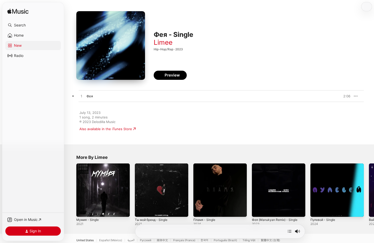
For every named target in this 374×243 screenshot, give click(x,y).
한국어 (204, 240)
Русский (145, 240)
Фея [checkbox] (90, 96)
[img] (17, 11)
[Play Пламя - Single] (200, 210)
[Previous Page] (71, 190)
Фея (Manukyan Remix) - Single (277, 165)
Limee (163, 42)
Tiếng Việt (248, 240)
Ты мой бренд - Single (153, 165)
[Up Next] (289, 231)
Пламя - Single (205, 165)
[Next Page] (368, 190)
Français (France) (184, 240)
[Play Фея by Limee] (81, 96)
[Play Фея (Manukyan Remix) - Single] (258, 210)
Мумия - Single (88, 165)
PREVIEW (344, 96)
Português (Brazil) (225, 240)
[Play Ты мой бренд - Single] (141, 210)
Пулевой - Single (323, 165)
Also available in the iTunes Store (105, 129)
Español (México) (110, 240)
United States (85, 240)
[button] (33, 25)
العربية (131, 240)
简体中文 (162, 240)
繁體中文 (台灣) (270, 240)
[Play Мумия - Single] (83, 210)
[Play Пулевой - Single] (317, 210)
